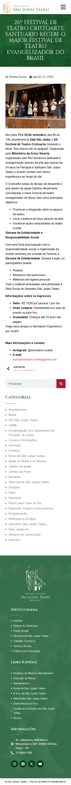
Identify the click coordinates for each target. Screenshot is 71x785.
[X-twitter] (31, 763)
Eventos (14, 450)
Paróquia (15, 498)
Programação (18, 513)
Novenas (15, 477)
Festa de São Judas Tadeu (27, 456)
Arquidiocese (18, 409)
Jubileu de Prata (20, 471)
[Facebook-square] (23, 763)
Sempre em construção (25, 534)
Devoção (15, 445)
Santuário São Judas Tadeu (27, 524)
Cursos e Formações (23, 440)
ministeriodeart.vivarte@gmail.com (35, 359)
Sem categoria (19, 529)
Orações (14, 487)
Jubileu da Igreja (20, 466)
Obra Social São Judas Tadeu (29, 482)
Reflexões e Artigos (22, 519)
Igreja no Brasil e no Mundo (27, 461)
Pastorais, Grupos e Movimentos (31, 508)
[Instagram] (14, 763)
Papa (12, 492)
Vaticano (15, 540)
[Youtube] (40, 763)
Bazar (12, 415)
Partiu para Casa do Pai (25, 503)
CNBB (13, 425)
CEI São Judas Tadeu (23, 420)
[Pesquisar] (61, 383)
